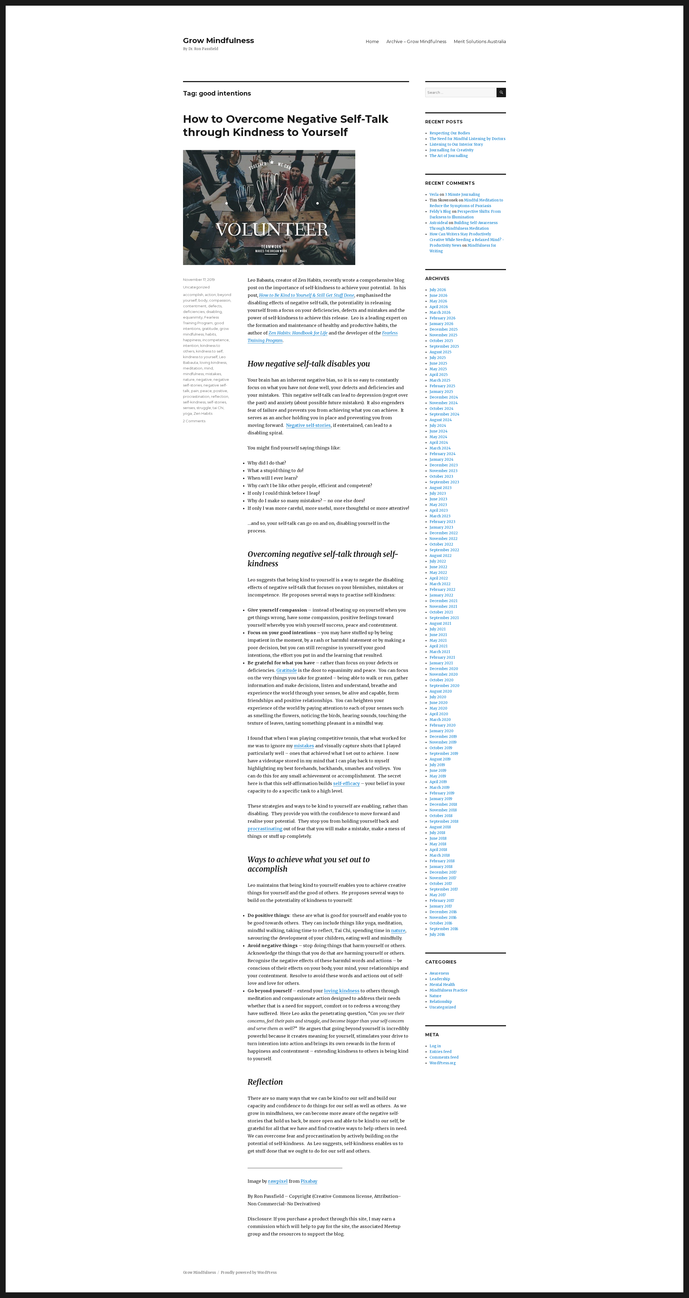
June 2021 (438, 635)
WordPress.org (443, 1063)
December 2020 (444, 669)
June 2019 (438, 770)
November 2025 (443, 335)
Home (372, 41)
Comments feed (444, 1057)
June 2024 (439, 431)
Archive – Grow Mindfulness (416, 41)
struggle (203, 408)
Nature (435, 996)
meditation (192, 368)
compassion (219, 300)
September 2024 (444, 414)
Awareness (439, 973)
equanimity (193, 317)
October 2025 (441, 341)
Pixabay (309, 1181)
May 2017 (438, 895)
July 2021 (437, 629)
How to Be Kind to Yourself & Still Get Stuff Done (306, 295)
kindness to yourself (200, 357)
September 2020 (444, 685)
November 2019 (443, 742)
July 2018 (437, 833)
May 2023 (438, 505)
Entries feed (441, 1051)
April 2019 (438, 782)
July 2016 (437, 934)
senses (189, 408)
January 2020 (442, 731)
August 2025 (440, 352)
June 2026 (438, 295)
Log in (435, 1046)
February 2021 (442, 657)
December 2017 (443, 872)
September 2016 (444, 929)
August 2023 (441, 488)
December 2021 (443, 601)
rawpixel (278, 1181)
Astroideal (439, 223)
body (203, 300)
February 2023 (442, 521)
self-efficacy (346, 783)
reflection (219, 396)
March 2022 (440, 584)
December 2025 (444, 329)
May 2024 (438, 437)
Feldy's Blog (440, 211)
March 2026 (440, 312)
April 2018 (438, 849)
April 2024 (439, 442)
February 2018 (442, 861)
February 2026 (442, 318)
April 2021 (438, 646)
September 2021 (444, 618)
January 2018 (441, 866)
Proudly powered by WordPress (249, 1272)
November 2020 (444, 674)
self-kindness (194, 402)
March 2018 (440, 855)
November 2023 (444, 471)
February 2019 (442, 793)
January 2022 (441, 595)
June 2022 (438, 567)
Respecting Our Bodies (450, 133)
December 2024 (444, 397)
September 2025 (444, 346)
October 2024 (442, 408)
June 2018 (438, 838)
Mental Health (442, 984)
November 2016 (443, 917)
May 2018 (438, 844)
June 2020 (439, 702)
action (210, 294)
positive (220, 391)
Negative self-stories (308, 425)
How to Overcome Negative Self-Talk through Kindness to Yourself (285, 125)
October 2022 (441, 544)
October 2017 (441, 883)
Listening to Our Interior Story (456, 144)
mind (208, 368)
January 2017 (441, 906)
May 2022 (438, 572)
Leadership (440, 979)
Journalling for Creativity (452, 150)
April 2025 (439, 374)
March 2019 (439, 787)
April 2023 (439, 510)
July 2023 (438, 493)
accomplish (193, 294)
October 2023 (441, 476)
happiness (192, 340)
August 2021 (440, 623)
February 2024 (443, 454)
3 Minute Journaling (462, 194)
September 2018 (444, 821)
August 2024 (441, 420)
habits (210, 334)
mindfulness (193, 374)
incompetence (215, 340)
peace (206, 391)
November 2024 (444, 403)
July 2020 (438, 697)
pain (195, 391)
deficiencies (194, 311)
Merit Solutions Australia (480, 41)
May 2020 (438, 708)
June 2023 (438, 499)
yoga (187, 413)
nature (398, 930)
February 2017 (442, 900)
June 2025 (438, 363)
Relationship (441, 1001)
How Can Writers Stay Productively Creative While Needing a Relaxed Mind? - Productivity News (467, 240)
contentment (194, 306)
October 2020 (442, 680)
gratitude (210, 328)
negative (204, 379)
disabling (214, 311)
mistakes (304, 745)
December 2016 (443, 912)
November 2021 (443, 606)
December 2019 (443, 736)
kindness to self (209, 351)
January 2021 (441, 663)
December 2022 (444, 533)
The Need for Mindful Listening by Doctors (467, 139)
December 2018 (443, 804)
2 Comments (194, 421)
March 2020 (440, 719)
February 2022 (442, 589)
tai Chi (218, 408)
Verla (434, 194)
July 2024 (438, 425)
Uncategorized (196, 287)
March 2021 (440, 652)
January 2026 (441, 324)
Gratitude (286, 670)
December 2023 (444, 465)
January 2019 (441, 799)
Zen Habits (203, 413)
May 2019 (438, 776)
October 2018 (441, 816)
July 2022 (438, 561)
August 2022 (441, 555)
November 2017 (443, 878)
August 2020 (441, 691)
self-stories (216, 402)
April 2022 (439, 578)
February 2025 (442, 386)
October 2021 (441, 612)
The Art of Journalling (449, 155)
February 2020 (443, 725)
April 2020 (439, 714)
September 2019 (444, 753)
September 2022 (444, 550)
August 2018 (440, 827)
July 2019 (437, 765)
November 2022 (444, 538)
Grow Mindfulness (218, 40)
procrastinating (265, 828)
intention (191, 345)
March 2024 (440, 448)
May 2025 (438, 369)
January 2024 (442, 459)
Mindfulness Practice (448, 990)
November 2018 (443, 810)
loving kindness (342, 990)
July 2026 (438, 290)
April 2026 (439, 307)
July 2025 (438, 357)
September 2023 (444, 482)
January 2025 (441, 391)
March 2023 (440, 516)
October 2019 (441, 748)
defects (215, 306)
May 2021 (438, 640)
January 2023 (441, 527)
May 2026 (438, 301)
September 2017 (444, 889)
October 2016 (441, 923)
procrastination (196, 396)
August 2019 (440, 759)
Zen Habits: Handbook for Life (298, 333)
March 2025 (440, 380)
